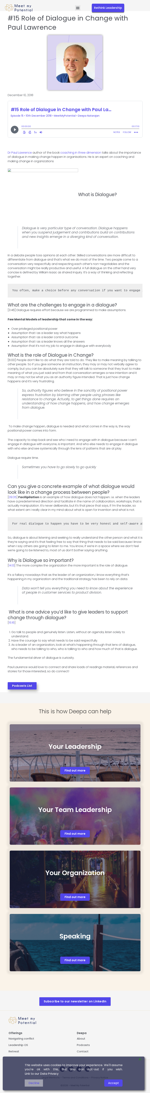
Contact (83, 1051)
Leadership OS (18, 1045)
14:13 (11, 565)
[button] (77, 8)
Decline (34, 1083)
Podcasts (83, 1045)
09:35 (12, 497)
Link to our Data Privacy (42, 1074)
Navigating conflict (21, 1038)
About (81, 1038)
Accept (113, 1083)
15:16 (11, 622)
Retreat (14, 1051)
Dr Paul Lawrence (20, 152)
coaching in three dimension (80, 152)
